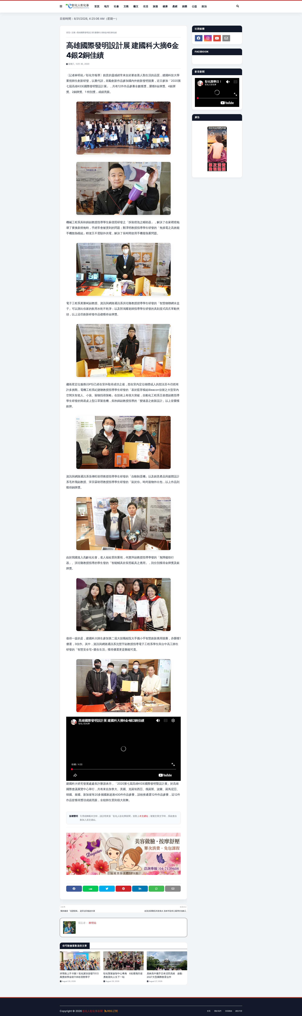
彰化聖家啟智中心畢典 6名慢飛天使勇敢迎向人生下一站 (123, 975)
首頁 (68, 32)
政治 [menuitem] (204, 6)
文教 (73, 32)
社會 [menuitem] (116, 6)
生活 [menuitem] (145, 6)
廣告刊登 (238, 1011)
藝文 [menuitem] (135, 6)
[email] (226, 38)
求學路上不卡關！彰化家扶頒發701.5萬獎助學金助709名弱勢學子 (79, 975)
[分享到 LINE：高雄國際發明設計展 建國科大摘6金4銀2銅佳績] (90, 889)
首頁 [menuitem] (96, 6)
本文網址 (143, 816)
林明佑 (92, 922)
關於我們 (217, 1011)
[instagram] (208, 38)
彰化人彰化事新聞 (92, 1011)
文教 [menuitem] (126, 6)
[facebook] (198, 38)
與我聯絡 (228, 1011)
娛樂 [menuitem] (184, 6)
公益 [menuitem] (194, 6)
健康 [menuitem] (165, 6)
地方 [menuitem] (106, 6)
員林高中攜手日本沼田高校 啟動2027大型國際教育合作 (164, 975)
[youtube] (217, 38)
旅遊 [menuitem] (155, 6)
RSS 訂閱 (112, 1011)
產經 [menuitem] (174, 6)
